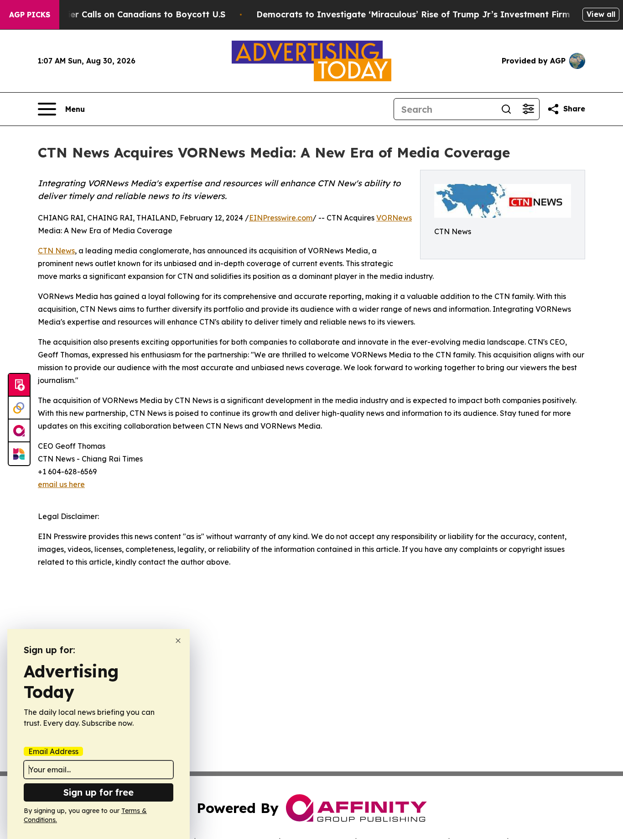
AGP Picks (29, 14)
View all (601, 14)
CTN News (56, 250)
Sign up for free (98, 792)
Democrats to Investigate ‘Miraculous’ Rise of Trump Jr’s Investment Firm (413, 14)
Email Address (53, 751)
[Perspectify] (19, 408)
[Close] (178, 640)
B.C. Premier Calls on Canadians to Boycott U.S (126, 14)
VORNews (394, 217)
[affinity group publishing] (19, 431)
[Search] (506, 109)
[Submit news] (19, 385)
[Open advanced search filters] (528, 109)
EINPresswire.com (280, 217)
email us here (61, 484)
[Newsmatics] (19, 453)
